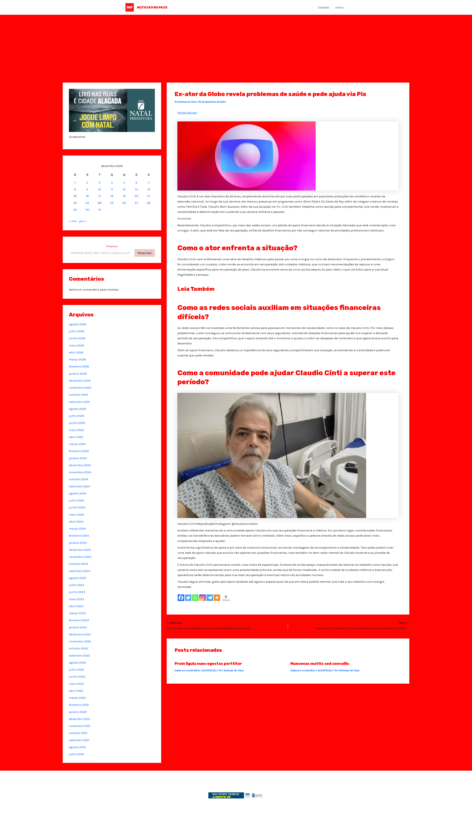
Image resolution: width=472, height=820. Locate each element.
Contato (323, 7)
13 (136, 189)
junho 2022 (77, 676)
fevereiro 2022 (79, 704)
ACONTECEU (209, 670)
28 (148, 203)
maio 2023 (76, 599)
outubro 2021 (78, 733)
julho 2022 (76, 669)
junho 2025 (77, 423)
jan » (82, 221)
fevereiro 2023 (79, 620)
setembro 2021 (79, 740)
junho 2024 (77, 507)
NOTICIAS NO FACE (152, 7)
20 (136, 196)
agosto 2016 (77, 747)
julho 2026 (76, 331)
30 (87, 209)
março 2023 (77, 613)
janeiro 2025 (78, 458)
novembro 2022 (80, 641)
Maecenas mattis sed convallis (319, 663)
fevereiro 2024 (79, 535)
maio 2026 (76, 345)
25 (112, 203)
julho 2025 (76, 416)
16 (87, 196)
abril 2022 (76, 690)
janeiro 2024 (78, 543)
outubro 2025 (78, 394)
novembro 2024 (80, 472)
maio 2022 (76, 683)
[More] (217, 597)
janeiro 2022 (78, 712)
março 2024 (77, 528)
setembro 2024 (79, 486)
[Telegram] (209, 597)
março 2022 (77, 697)
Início (339, 7)
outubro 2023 (78, 564)
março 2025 (77, 444)
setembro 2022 (79, 655)
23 (87, 203)
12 (124, 189)
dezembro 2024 (80, 465)
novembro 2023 (80, 557)
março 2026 (77, 359)
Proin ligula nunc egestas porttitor (208, 663)
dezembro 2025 (80, 380)
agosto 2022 (77, 662)
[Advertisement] (236, 42)
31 (99, 209)
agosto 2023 (77, 578)
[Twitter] (188, 597)
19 (124, 196)
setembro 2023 (79, 571)
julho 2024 (76, 500)
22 (75, 203)
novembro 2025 (80, 387)
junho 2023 (77, 592)
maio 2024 (76, 514)
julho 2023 (76, 585)
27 (136, 203)
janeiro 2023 (78, 627)
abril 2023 (76, 606)
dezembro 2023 (80, 550)
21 (148, 196)
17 (99, 196)
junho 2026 (77, 338)
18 (111, 196)
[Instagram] (202, 597)
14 (148, 189)
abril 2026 (76, 352)
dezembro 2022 (80, 634)
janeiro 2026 (78, 373)
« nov (73, 221)
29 (75, 209)
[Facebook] (181, 597)
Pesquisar (112, 246)
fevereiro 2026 (79, 366)
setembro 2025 (79, 402)
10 (99, 189)
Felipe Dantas (187, 112)
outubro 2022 (78, 648)
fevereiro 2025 (79, 451)
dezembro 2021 (79, 719)
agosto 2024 (77, 493)
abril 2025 (76, 437)
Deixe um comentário (187, 670)
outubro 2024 (78, 479)
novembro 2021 (80, 726)
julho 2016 (76, 754)
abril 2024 (76, 521)
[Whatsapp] (195, 597)
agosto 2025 (77, 409)
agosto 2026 (77, 324)
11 (112, 189)
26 (124, 203)
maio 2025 (76, 430)
